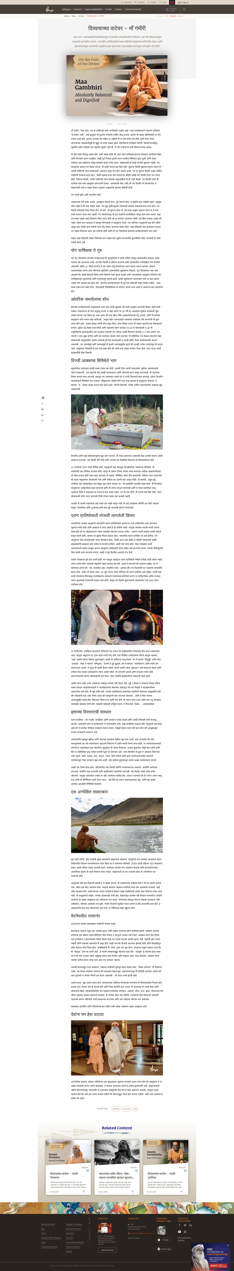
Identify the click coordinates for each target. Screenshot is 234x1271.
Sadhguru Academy (74, 1224)
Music (43, 1233)
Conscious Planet (133, 9)
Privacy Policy (109, 1266)
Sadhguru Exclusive (49, 1247)
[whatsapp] (43, 398)
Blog (74, 16)
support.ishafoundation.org (141, 1233)
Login (179, 2)
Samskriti (70, 1233)
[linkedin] (42, 415)
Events (108, 9)
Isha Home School (73, 1229)
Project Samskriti (73, 1247)
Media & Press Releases (51, 1238)
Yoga (43, 1242)
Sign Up (185, 2)
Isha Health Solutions (75, 1242)
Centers (118, 9)
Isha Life (69, 1238)
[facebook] (42, 404)
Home (66, 16)
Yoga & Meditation (93, 9)
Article (81, 16)
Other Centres (134, 1238)
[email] (42, 421)
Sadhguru (66, 9)
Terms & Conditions (95, 1266)
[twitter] (42, 410)
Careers (69, 1251)
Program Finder (173, 10)
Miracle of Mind (48, 1224)
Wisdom (78, 9)
